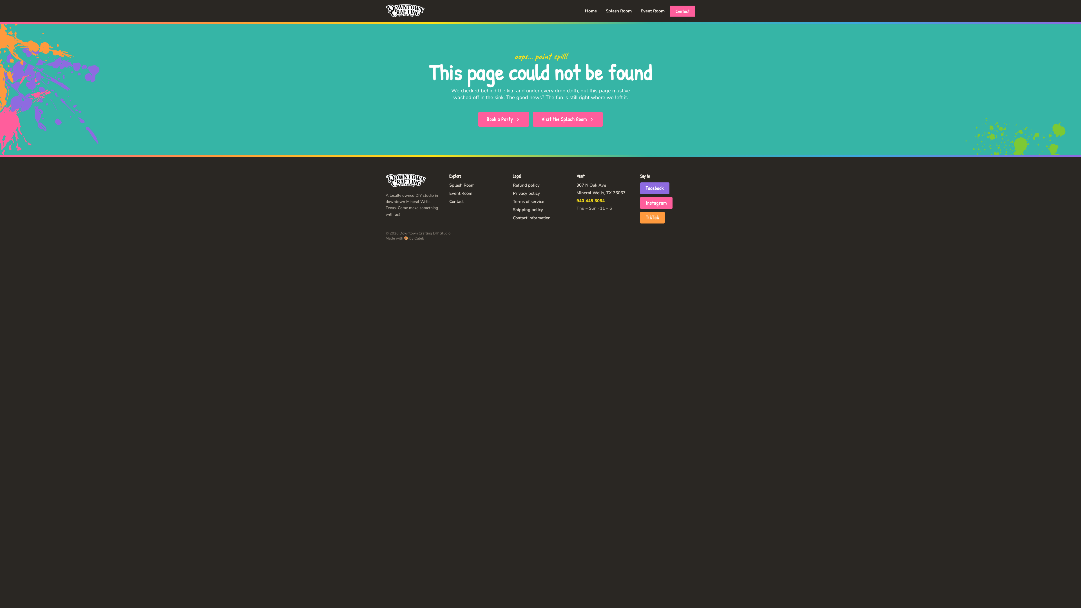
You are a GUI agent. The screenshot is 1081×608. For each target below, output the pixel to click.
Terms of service (528, 201)
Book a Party (500, 119)
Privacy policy (526, 193)
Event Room (653, 11)
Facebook (655, 188)
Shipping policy (528, 210)
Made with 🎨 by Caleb (405, 238)
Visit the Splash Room (564, 119)
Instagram (656, 202)
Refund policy (526, 185)
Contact (683, 11)
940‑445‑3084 (591, 201)
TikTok (652, 217)
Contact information (532, 218)
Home (591, 11)
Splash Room (619, 11)
